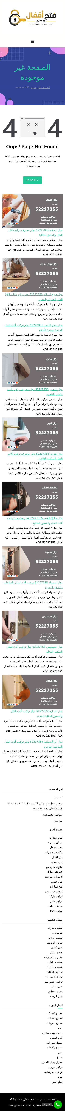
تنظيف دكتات (55, 962)
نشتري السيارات (53, 957)
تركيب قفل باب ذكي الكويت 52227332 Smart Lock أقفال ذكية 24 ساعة (35, 806)
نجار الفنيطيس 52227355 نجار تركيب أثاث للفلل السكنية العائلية (34, 649)
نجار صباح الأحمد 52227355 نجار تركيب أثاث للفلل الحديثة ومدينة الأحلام (33, 327)
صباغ (60, 1057)
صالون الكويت (55, 942)
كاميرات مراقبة (54, 876)
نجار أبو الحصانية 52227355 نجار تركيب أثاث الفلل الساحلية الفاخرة (33, 744)
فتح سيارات (56, 886)
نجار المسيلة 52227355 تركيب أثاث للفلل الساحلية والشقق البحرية (33, 585)
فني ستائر (57, 986)
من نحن (58, 820)
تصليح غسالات (55, 1013)
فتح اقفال (57, 857)
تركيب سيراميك (54, 891)
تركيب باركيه (55, 896)
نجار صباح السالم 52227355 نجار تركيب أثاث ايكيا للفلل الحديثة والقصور (34, 297)
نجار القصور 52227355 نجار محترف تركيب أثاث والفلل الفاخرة (35, 392)
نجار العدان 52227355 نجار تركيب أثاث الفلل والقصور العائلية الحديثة (37, 714)
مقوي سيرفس (54, 867)
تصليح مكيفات (55, 1047)
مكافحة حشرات (53, 852)
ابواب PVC (56, 911)
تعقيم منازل (56, 952)
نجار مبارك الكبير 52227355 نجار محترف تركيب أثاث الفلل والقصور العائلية (35, 520)
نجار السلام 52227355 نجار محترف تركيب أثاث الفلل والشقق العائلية (35, 232)
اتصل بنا (58, 797)
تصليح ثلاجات (55, 1018)
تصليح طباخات (55, 971)
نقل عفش (57, 881)
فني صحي (57, 862)
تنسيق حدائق (55, 991)
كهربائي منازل (55, 871)
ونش (60, 1052)
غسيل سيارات (55, 1042)
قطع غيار (57, 1081)
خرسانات (57, 932)
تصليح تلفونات (55, 1023)
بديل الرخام (56, 996)
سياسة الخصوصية (53, 814)
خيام (60, 1076)
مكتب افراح (56, 937)
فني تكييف (57, 947)
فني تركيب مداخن (52, 1032)
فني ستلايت (56, 837)
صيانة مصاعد (55, 906)
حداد (60, 1028)
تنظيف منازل (55, 928)
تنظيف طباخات (54, 967)
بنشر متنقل (56, 847)
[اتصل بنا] (58, 1104)
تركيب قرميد (55, 1067)
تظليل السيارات (54, 976)
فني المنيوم (56, 1037)
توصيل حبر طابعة (53, 1072)
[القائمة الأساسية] (32, 41)
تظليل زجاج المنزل (52, 1062)
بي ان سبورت (55, 842)
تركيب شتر (56, 901)
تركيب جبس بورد (53, 981)
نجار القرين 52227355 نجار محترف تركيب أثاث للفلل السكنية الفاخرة (35, 456)
